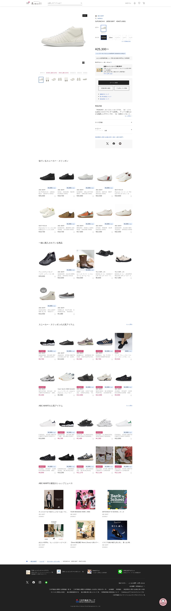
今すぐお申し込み (108, 73)
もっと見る (128, 116)
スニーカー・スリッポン (53, 561)
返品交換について (104, 99)
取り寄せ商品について (105, 96)
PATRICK (100, 18)
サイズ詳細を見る (126, 41)
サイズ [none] (97, 37)
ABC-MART (101, 16)
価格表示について (104, 94)
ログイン (128, 3)
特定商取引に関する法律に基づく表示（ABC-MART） (109, 137)
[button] (63, 42)
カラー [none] (97, 27)
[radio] (103, 29)
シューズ (41, 561)
